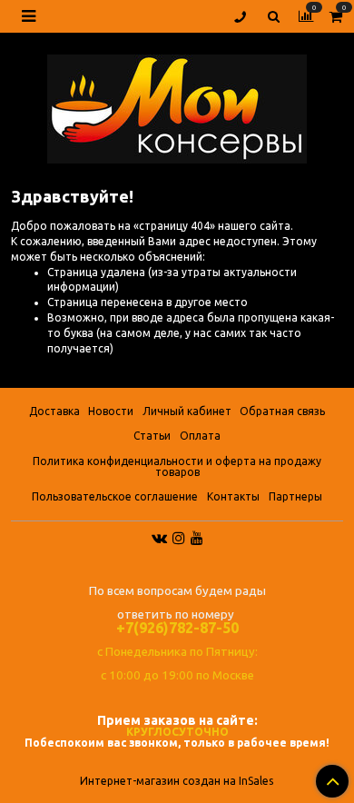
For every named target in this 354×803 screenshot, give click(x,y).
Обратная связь (282, 411)
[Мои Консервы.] (177, 104)
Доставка (54, 411)
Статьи (152, 435)
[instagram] (178, 537)
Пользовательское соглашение (115, 496)
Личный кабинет (187, 411)
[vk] (159, 537)
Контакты (233, 496)
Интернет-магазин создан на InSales (176, 781)
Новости (110, 411)
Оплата (200, 435)
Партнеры (295, 496)
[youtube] (197, 537)
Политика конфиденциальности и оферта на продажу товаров (177, 466)
